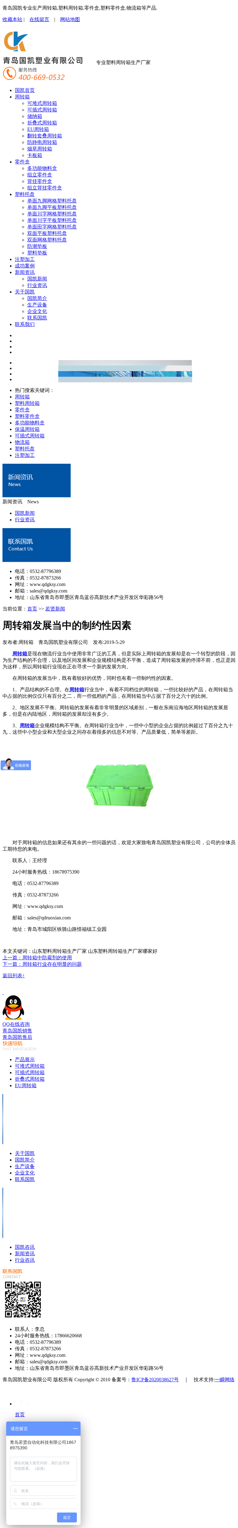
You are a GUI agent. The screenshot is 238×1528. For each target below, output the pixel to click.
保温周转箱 (27, 429)
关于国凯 (25, 291)
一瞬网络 (225, 1379)
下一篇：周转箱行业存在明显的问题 (42, 964)
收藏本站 (12, 19)
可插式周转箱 (42, 109)
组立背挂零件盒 (44, 187)
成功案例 (25, 265)
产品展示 (25, 1059)
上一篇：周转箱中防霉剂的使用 (37, 957)
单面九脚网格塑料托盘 (52, 200)
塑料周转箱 (27, 403)
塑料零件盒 (27, 416)
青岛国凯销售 (17, 1030)
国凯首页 (25, 90)
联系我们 (25, 324)
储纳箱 (34, 116)
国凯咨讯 (25, 1247)
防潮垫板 (37, 246)
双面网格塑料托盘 (47, 239)
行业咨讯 (25, 1260)
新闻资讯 (25, 272)
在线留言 (39, 19)
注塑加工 (25, 259)
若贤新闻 (55, 608)
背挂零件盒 (39, 181)
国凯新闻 (37, 278)
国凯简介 (37, 298)
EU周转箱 (38, 129)
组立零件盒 (39, 174)
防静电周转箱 (42, 142)
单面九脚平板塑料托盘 (52, 207)
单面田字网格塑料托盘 (52, 226)
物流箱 (22, 442)
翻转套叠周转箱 (44, 135)
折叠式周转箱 (42, 122)
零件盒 (22, 161)
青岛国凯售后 (17, 1037)
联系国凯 (37, 317)
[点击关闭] (3, 992)
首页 (32, 608)
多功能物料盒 (42, 168)
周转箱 (22, 96)
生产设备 (37, 304)
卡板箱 (34, 155)
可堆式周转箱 (42, 103)
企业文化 (37, 311)
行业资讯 (37, 285)
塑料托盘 (25, 194)
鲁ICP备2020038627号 (155, 1379)
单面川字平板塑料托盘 (52, 220)
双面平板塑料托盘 (47, 233)
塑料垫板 (37, 252)
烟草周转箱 (39, 148)
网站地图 (70, 19)
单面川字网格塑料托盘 (52, 213)
